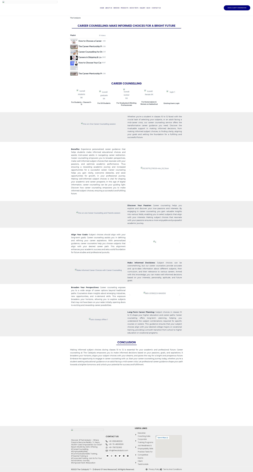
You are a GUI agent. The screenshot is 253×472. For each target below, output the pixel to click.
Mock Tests (134, 8)
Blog (148, 8)
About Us (108, 8)
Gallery (142, 8)
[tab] (88, 41)
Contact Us (156, 8)
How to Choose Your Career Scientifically (89, 63)
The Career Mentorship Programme (90, 46)
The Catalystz (75, 18)
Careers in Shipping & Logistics (90, 57)
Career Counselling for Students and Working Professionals (90, 52)
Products (124, 8)
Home (102, 8)
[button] (73, 125)
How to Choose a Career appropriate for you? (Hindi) (90, 41)
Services (116, 8)
